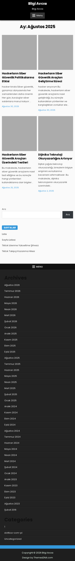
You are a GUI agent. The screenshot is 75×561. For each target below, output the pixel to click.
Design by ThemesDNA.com (37, 557)
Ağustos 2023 (12, 503)
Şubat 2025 (10, 394)
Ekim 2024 (10, 418)
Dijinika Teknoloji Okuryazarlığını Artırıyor (55, 156)
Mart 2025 (10, 388)
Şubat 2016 (10, 509)
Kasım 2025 (10, 339)
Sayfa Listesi (9, 239)
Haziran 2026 (11, 297)
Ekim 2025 (10, 345)
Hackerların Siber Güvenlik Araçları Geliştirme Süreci (50, 77)
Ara (4, 209)
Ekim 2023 (10, 491)
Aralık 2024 (10, 406)
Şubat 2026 (10, 321)
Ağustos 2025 (12, 358)
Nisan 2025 (10, 382)
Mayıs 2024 (10, 449)
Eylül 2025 (9, 351)
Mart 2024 (10, 461)
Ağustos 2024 (12, 430)
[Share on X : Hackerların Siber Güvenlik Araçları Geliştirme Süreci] (50, 68)
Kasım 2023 (10, 485)
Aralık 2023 (10, 479)
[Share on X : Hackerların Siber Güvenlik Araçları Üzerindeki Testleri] (14, 149)
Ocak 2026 (10, 327)
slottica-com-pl (13, 532)
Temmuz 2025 (12, 364)
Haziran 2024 (11, 443)
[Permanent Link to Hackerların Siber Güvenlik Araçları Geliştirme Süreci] (55, 52)
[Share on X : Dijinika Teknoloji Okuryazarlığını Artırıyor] (50, 149)
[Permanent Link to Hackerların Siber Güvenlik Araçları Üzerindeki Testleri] (19, 133)
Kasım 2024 (11, 412)
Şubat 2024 (10, 467)
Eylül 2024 (10, 424)
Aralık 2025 (10, 333)
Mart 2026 (10, 315)
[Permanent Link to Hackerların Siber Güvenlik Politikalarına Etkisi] (19, 52)
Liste (4, 234)
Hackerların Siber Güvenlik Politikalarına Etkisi (18, 77)
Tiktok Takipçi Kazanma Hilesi (18, 251)
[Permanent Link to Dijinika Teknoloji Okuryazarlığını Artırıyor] (55, 133)
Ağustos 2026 (12, 285)
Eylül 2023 (9, 497)
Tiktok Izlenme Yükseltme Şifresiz (20, 245)
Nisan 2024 (10, 455)
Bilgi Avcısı (37, 3)
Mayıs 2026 (10, 303)
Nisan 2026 (10, 309)
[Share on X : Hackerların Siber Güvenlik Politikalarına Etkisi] (14, 68)
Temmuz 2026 (12, 291)
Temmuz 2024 (12, 436)
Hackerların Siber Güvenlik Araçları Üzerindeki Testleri (15, 158)
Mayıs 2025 (10, 376)
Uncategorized (19, 46)
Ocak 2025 (10, 400)
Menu (39, 15)
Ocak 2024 (10, 473)
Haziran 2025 (11, 370)
